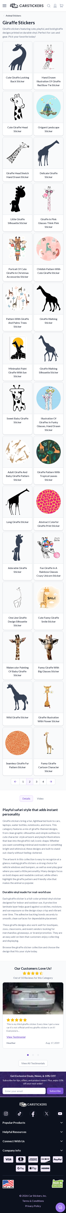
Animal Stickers (13, 15)
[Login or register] (55, 6)
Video (40, 798)
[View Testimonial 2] (33, 1055)
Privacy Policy (33, 1205)
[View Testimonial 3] (38, 1055)
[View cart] (61, 6)
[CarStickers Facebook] (33, 1114)
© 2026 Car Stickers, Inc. (33, 1195)
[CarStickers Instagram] (6, 1114)
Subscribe (55, 1090)
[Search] (49, 6)
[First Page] (15, 781)
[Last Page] (50, 781)
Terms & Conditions (33, 1200)
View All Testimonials (33, 1063)
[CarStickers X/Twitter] (46, 1114)
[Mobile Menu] (4, 6)
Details (26, 798)
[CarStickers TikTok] (19, 1114)
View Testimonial (16, 1036)
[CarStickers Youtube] (60, 1114)
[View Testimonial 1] (27, 1055)
